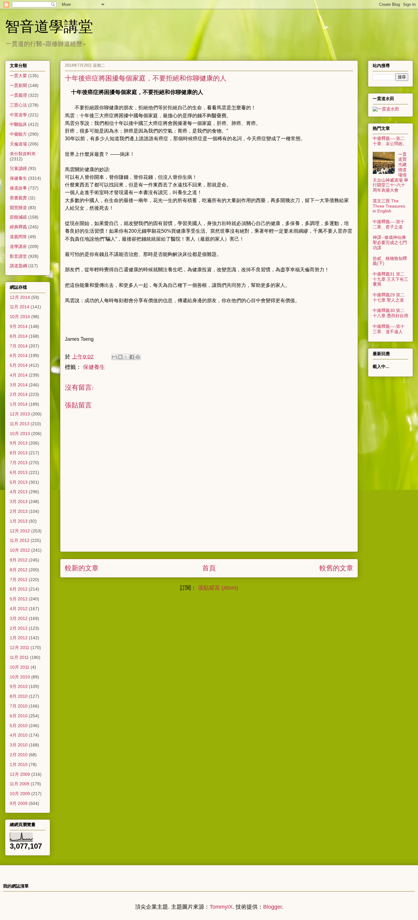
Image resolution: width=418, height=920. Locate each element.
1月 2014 (19, 404)
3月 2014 (19, 384)
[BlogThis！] (120, 357)
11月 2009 (19, 783)
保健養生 (94, 367)
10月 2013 (20, 433)
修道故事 (18, 188)
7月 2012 (19, 579)
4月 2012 (19, 608)
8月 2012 (19, 569)
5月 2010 (19, 725)
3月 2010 (19, 744)
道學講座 (18, 246)
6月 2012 (19, 589)
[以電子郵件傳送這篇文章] (114, 357)
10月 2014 (20, 316)
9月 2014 (19, 326)
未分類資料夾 (22, 153)
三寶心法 (18, 105)
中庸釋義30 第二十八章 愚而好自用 (390, 313)
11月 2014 (19, 306)
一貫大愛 (18, 75)
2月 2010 (19, 754)
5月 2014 (19, 365)
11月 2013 (19, 423)
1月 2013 (19, 521)
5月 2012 (19, 598)
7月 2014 (19, 346)
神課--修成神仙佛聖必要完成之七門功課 (390, 242)
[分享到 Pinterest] (138, 357)
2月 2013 (19, 511)
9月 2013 (19, 443)
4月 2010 (19, 735)
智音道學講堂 (49, 26)
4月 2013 (19, 491)
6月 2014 (19, 355)
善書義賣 (18, 197)
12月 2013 (20, 413)
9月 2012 (19, 560)
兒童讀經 (18, 168)
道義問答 (18, 236)
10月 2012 (20, 550)
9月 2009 (19, 803)
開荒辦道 (18, 207)
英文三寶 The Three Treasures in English (389, 206)
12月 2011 (19, 647)
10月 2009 (20, 793)
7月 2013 (19, 462)
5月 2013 (19, 482)
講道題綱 (18, 265)
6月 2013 (19, 472)
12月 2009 (20, 774)
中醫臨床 (18, 124)
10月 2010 (20, 676)
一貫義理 (18, 95)
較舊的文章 (336, 568)
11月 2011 (19, 657)
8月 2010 (19, 696)
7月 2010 (19, 706)
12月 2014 (20, 297)
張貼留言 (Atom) (218, 588)
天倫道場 (18, 143)
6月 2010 (19, 715)
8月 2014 (19, 336)
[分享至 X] (126, 357)
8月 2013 (19, 452)
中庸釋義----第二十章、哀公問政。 (390, 141)
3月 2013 (19, 501)
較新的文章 (82, 568)
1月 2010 (19, 764)
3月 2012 (19, 618)
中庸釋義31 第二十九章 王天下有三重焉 (390, 279)
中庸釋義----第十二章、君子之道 (389, 224)
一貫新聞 (18, 85)
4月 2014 (19, 375)
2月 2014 (19, 394)
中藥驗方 (18, 134)
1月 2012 (19, 637)
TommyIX (221, 907)
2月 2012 (19, 628)
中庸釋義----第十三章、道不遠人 (389, 329)
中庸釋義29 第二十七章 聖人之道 (389, 297)
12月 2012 (20, 530)
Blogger (272, 907)
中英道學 (18, 114)
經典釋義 (18, 226)
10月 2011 (19, 667)
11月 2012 (19, 540)
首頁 (209, 568)
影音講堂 (18, 256)
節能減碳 (18, 217)
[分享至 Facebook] (132, 357)
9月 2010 (19, 686)
